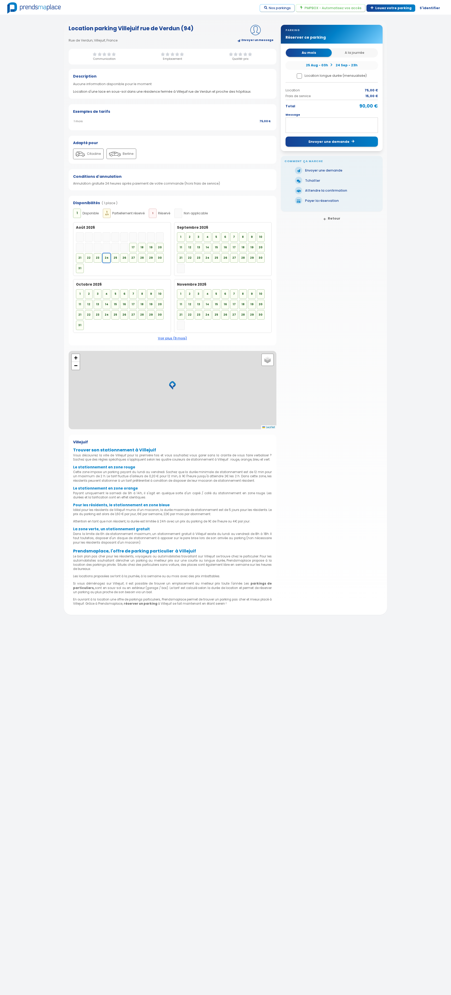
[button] (172, 385)
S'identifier (430, 8)
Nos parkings (280, 8)
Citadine (93, 153)
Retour (334, 218)
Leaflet (270, 427)
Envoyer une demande (328, 141)
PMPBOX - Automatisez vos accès (333, 8)
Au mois (309, 52)
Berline (128, 153)
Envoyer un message (257, 40)
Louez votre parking (393, 8)
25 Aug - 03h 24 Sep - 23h (331, 65)
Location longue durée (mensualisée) (336, 75)
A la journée (354, 52)
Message (293, 115)
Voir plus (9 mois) (172, 338)
